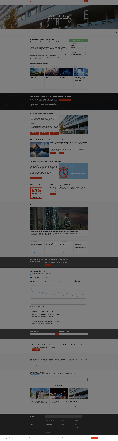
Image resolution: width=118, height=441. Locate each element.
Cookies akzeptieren (94, 438)
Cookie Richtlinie (11, 438)
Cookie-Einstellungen (86, 438)
